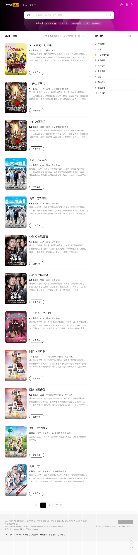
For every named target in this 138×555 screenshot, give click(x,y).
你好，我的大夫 (38, 427)
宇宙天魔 (100, 71)
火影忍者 (63, 23)
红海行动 (96, 23)
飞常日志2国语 (38, 159)
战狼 (86, 23)
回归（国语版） (38, 389)
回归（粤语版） (38, 351)
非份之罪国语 (37, 121)
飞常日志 (34, 466)
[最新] (126, 5)
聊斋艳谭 (100, 60)
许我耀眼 (100, 44)
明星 (15, 36)
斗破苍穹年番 (102, 55)
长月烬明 (100, 93)
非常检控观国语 (38, 236)
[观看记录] (121, 5)
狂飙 (98, 49)
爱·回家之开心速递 (40, 45)
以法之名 (100, 88)
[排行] (131, 5)
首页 (25, 5)
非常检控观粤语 (38, 274)
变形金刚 (51, 23)
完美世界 (100, 66)
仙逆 (98, 77)
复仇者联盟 (76, 23)
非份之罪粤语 (37, 83)
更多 (129, 36)
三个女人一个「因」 (41, 313)
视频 (7, 36)
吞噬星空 (100, 82)
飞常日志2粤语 (38, 198)
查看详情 (36, 72)
